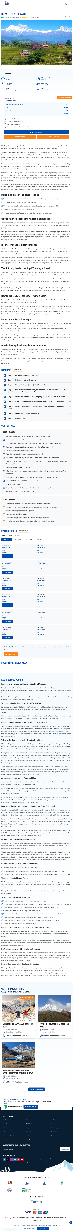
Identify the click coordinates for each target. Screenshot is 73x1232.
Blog (27, 1128)
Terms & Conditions (8, 1136)
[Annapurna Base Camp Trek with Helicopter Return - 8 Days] (18, 1055)
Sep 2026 (6, 539)
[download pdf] (70, 16)
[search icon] (66, 4)
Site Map (28, 1140)
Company (29, 1120)
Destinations (6, 1120)
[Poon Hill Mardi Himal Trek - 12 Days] (54, 1008)
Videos (52, 1124)
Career (5, 1140)
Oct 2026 (18, 539)
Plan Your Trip (29, 1106)
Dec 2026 (39, 539)
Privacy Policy (30, 1136)
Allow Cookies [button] (43, 1228)
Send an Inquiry (53, 137)
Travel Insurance (7, 1124)
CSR (51, 1136)
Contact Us (53, 1140)
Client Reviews (30, 1132)
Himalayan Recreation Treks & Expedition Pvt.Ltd (31, 1218)
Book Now (7, 556)
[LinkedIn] (15, 1160)
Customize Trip (10, 654)
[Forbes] (36, 1202)
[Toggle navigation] (70, 4)
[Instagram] (11, 1160)
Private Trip (23, 531)
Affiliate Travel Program (33, 1124)
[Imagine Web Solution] (40, 1220)
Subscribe (65, 1149)
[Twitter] (7, 1159)
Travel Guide (53, 1120)
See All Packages (35, 1089)
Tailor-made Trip (7, 1132)
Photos (5, 1128)
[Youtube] (22, 1160)
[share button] (66, 16)
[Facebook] (4, 1160)
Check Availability (36, 132)
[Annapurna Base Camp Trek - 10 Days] (18, 1008)
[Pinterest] (18, 1160)
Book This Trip (20, 137)
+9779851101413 (15, 1106)
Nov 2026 (29, 539)
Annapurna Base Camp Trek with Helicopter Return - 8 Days (18, 1071)
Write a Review (54, 1132)
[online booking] (36, 1212)
